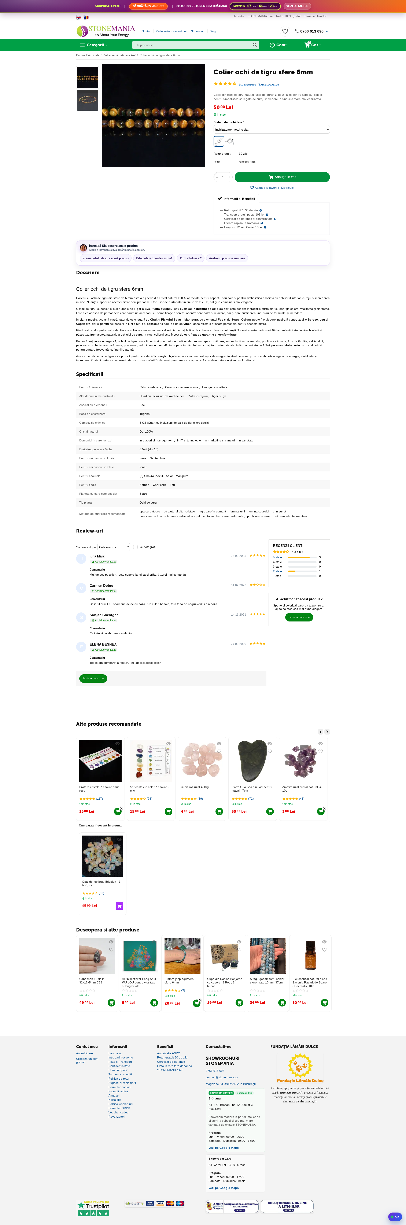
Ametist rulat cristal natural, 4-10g (252, 788)
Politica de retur (118, 1078)
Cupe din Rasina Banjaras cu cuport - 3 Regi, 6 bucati (224, 982)
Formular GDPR (119, 1108)
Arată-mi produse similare (227, 258)
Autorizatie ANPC (168, 1053)
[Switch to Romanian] (86, 17)
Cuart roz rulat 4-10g (144, 787)
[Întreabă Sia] (395, 1217)
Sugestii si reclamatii (122, 1082)
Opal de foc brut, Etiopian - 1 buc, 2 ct (301, 788)
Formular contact (119, 1087)
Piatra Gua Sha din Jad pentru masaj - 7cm (201, 788)
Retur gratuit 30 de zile (172, 1057)
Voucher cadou (118, 1112)
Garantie (238, 16)
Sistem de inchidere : (229, 122)
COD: (217, 162)
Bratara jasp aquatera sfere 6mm (179, 980)
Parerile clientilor (315, 16)
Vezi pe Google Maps (223, 1147)
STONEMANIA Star (260, 16)
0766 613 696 (312, 31)
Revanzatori (116, 1116)
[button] (287, 188)
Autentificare (84, 1053)
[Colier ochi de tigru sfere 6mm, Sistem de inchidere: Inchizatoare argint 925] (229, 141)
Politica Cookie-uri (120, 1104)
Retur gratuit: (222, 153)
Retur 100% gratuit (288, 16)
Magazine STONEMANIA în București (231, 1084)
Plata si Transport (120, 1061)
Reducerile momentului (171, 31)
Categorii (95, 45)
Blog (213, 31)
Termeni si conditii (120, 1074)
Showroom (198, 31)
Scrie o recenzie (268, 84)
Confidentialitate (119, 1066)
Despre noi (115, 1053)
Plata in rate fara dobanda (174, 1066)
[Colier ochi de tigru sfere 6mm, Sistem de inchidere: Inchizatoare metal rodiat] (219, 141)
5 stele (277, 557)
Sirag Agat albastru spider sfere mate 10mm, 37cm (267, 980)
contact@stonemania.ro (222, 1077)
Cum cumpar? (118, 1070)
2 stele (277, 571)
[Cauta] (255, 45)
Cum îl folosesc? (191, 258)
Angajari (113, 1095)
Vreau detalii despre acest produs (106, 258)
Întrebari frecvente (120, 1057)
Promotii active (118, 1091)
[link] (203, 6)
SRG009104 (247, 162)
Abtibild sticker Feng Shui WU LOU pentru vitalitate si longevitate (139, 982)
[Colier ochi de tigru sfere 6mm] (153, 115)
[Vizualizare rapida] (117, 743)
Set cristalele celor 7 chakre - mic (98, 788)
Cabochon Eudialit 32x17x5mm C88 (91, 980)
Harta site (114, 1099)
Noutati (146, 31)
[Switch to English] (78, 17)
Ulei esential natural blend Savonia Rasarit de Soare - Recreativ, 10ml (309, 982)
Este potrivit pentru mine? (154, 258)
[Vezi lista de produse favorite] (285, 33)
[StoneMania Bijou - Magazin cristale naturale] (105, 31)
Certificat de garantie (171, 1061)
